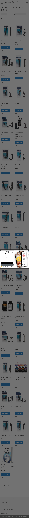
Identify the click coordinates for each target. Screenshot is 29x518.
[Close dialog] (28, 251)
